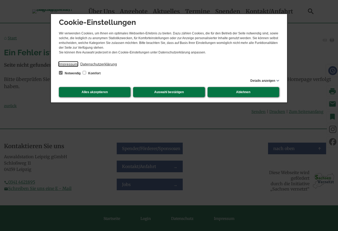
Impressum (68, 64)
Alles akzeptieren (95, 92)
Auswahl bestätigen (169, 92)
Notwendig (72, 73)
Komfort (94, 73)
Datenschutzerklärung (98, 64)
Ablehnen (243, 92)
